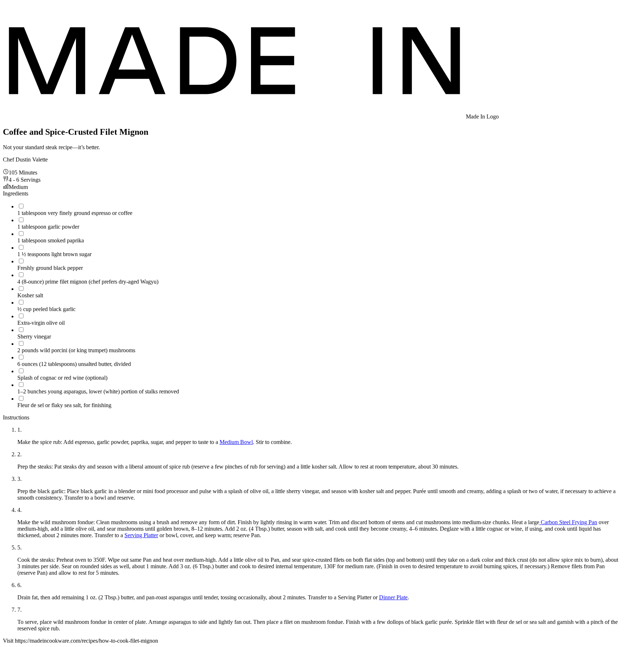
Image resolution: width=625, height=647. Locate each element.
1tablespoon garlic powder (48, 227)
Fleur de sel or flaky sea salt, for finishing (64, 405)
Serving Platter (141, 535)
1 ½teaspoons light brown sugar (54, 254)
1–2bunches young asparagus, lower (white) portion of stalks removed (98, 391)
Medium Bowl (236, 442)
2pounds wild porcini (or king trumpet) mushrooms (76, 350)
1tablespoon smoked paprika (50, 240)
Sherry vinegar (34, 336)
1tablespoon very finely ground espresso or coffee (74, 213)
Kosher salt (30, 295)
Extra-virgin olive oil (41, 323)
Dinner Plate (393, 597)
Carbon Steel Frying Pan (568, 522)
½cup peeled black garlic (46, 309)
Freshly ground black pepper (50, 268)
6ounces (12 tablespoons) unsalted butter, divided (74, 364)
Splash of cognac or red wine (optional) (62, 378)
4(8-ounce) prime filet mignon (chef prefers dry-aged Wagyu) (87, 282)
